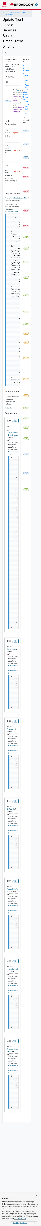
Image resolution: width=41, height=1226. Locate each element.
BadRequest (11, 649)
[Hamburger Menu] (4, 3)
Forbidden (10, 729)
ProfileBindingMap (11, 211)
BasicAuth (8, 408)
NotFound (10, 809)
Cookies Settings (20, 1223)
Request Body (27, 87)
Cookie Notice (20, 1218)
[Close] (36, 1195)
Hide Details (14, 421)
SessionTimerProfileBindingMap (16, 198)
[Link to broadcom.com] (22, 4)
